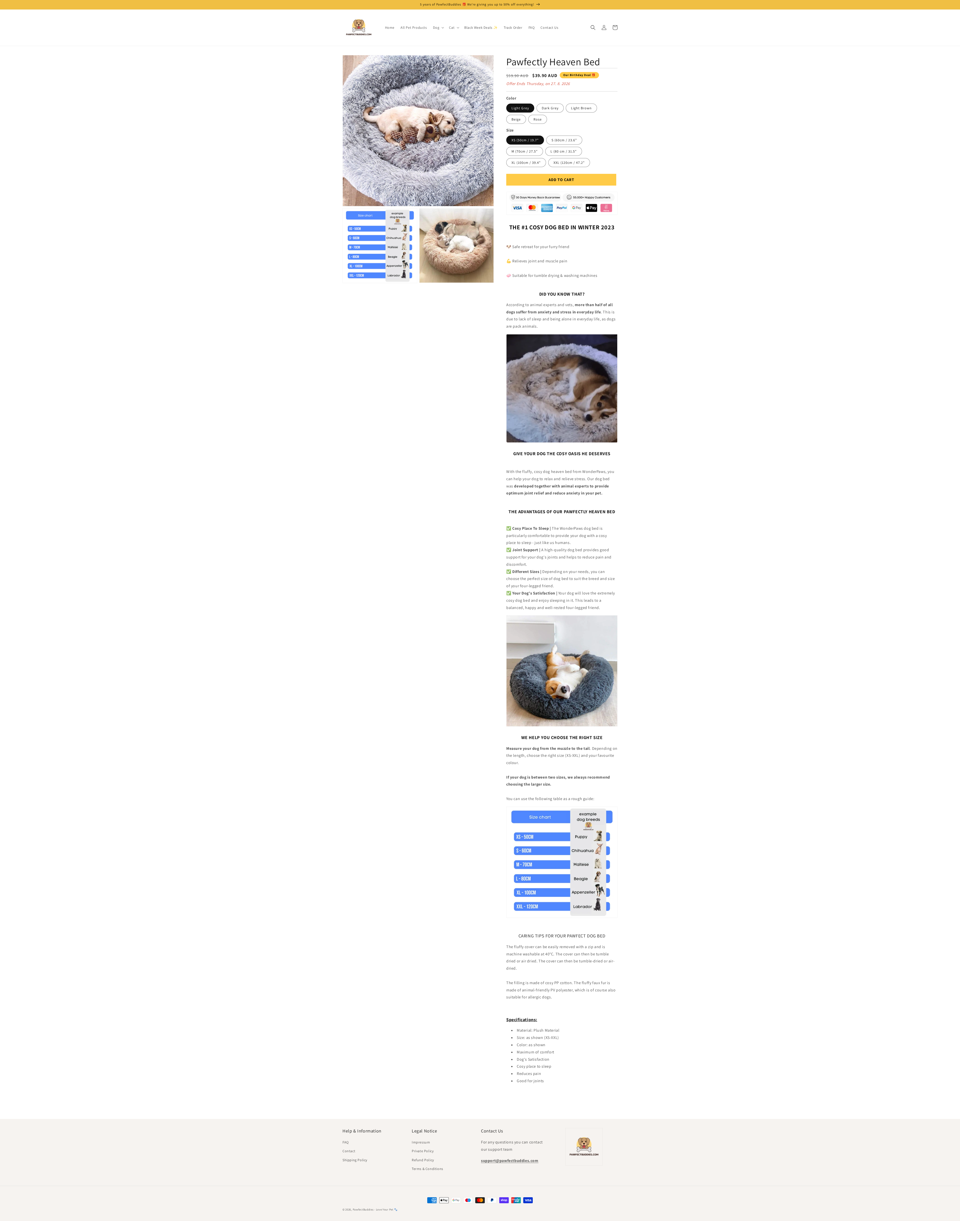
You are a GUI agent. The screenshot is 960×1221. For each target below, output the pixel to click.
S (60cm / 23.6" (564, 140)
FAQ (345, 1142)
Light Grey (520, 108)
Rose (538, 119)
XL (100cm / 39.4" (526, 162)
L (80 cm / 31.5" (563, 151)
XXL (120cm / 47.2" (569, 162)
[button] (438, 27)
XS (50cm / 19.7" (525, 140)
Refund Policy (423, 1160)
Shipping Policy (354, 1160)
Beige (516, 119)
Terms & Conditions (427, 1168)
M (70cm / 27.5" (525, 151)
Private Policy (423, 1151)
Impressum (421, 1142)
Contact (348, 1151)
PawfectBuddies (363, 1209)
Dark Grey (550, 108)
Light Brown (581, 108)
